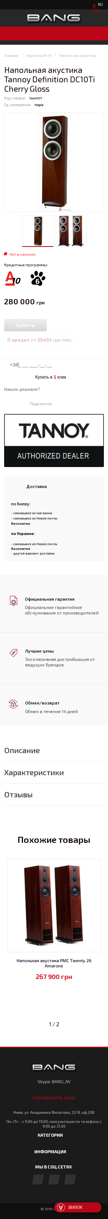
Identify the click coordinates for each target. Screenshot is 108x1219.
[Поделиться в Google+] (75, 403)
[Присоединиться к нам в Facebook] (38, 1180)
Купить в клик (50, 377)
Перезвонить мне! (54, 1098)
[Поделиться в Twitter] (67, 403)
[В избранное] (71, 325)
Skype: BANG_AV (54, 1081)
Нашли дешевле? (22, 389)
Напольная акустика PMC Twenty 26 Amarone (54, 963)
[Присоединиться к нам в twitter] (70, 1180)
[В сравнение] (59, 325)
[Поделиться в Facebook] (59, 403)
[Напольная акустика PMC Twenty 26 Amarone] (54, 905)
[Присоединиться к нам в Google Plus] (54, 1180)
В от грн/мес (39, 340)
